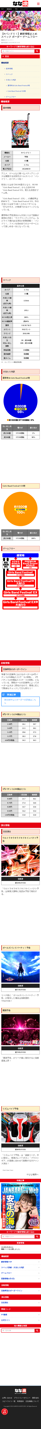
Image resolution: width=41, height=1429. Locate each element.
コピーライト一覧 (8, 1401)
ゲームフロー (11, 97)
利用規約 (20, 1401)
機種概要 (5, 63)
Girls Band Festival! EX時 (17, 91)
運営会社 (35, 1398)
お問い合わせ (7, 1398)
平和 (16, 9)
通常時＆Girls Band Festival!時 (19, 85)
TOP (2, 9)
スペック (9, 74)
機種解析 (9, 9)
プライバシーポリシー (22, 1398)
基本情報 (9, 68)
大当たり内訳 (11, 80)
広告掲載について (32, 1401)
